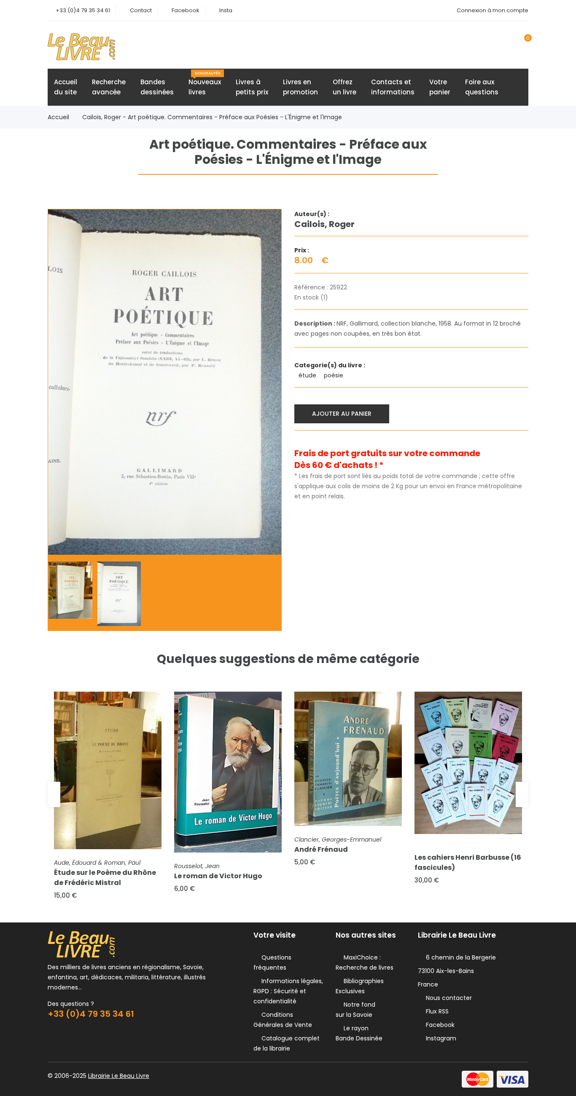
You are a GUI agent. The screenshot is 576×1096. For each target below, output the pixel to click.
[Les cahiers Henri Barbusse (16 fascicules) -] (468, 763)
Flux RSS (436, 1011)
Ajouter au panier (341, 413)
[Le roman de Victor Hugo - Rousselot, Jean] (228, 772)
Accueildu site (65, 87)
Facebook (185, 10)
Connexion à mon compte (492, 10)
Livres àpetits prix (252, 87)
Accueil (58, 117)
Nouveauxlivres (204, 83)
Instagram (439, 1038)
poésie (334, 375)
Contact (141, 10)
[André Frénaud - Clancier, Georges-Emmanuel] (348, 759)
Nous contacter (447, 998)
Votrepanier (439, 87)
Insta (225, 10)
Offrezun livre (344, 87)
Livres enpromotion (300, 87)
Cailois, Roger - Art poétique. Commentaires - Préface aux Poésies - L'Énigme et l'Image (212, 117)
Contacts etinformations (393, 87)
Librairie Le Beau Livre (118, 1076)
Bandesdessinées (157, 87)
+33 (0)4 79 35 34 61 (83, 10)
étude (308, 375)
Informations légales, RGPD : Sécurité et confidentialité (288, 991)
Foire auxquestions (481, 87)
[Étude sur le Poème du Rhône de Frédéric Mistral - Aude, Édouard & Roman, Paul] (107, 770)
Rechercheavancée (109, 87)
